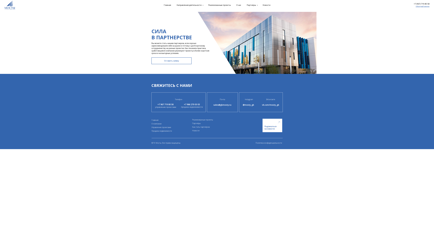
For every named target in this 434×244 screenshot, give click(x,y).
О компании (156, 123)
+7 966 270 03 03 (192, 104)
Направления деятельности (189, 5)
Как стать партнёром (201, 127)
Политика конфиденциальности (269, 143)
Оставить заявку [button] (171, 61)
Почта (222, 99)
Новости (266, 5)
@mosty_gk (248, 104)
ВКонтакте (270, 99)
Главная (167, 5)
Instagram (249, 99)
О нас (238, 5)
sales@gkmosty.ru (222, 104)
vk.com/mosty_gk (270, 104)
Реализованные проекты (219, 5)
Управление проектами (161, 127)
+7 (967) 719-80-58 (421, 4)
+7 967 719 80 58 (165, 104)
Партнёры (251, 5)
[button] (422, 6)
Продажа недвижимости (161, 131)
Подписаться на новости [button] (270, 127)
